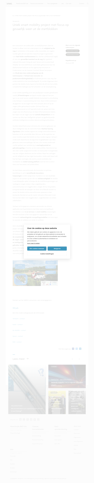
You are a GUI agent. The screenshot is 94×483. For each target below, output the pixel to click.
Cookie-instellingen (47, 254)
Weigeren (57, 248)
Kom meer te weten (33, 243)
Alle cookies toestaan (36, 248)
